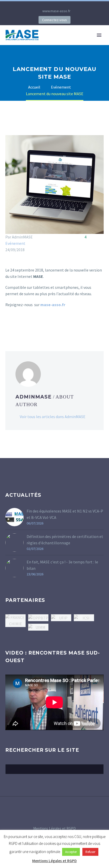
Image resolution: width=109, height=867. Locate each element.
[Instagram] (58, 5)
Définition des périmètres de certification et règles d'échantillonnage (65, 539)
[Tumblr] (31, 325)
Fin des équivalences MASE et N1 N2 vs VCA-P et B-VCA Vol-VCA (65, 514)
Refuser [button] (90, 852)
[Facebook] (9, 325)
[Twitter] (51, 5)
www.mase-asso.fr (56, 11)
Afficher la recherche (98, 769)
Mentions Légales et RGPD (54, 829)
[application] (54, 702)
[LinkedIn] (43, 5)
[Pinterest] (23, 325)
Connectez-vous (54, 20)
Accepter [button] (71, 852)
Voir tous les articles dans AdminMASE (52, 416)
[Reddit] (45, 325)
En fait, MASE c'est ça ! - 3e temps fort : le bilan (62, 565)
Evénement (15, 243)
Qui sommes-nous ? (67, 42)
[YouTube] (66, 5)
